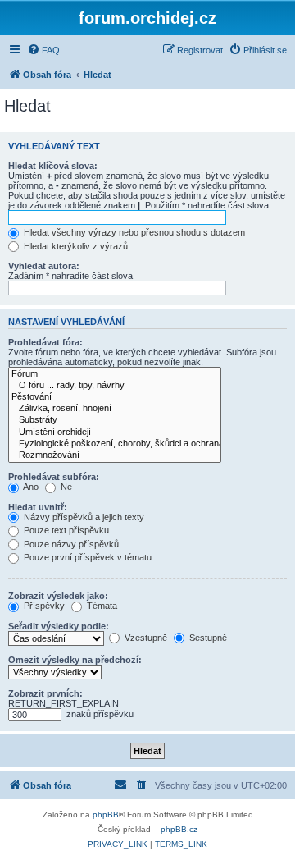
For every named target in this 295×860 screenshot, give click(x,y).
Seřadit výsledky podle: (58, 626)
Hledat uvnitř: (37, 507)
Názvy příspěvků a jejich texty (82, 517)
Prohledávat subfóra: (53, 477)
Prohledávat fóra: (45, 342)
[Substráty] (115, 420)
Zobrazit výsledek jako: (58, 596)
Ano (30, 487)
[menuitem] (43, 50)
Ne (65, 487)
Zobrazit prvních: (45, 693)
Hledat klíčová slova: (53, 166)
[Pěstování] (115, 397)
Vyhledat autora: (43, 266)
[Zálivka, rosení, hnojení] (115, 408)
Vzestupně (144, 638)
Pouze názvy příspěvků (70, 544)
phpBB (106, 814)
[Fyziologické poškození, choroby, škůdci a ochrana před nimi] (115, 444)
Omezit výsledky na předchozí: (75, 660)
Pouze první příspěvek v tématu (86, 557)
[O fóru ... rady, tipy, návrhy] (115, 385)
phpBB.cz (179, 829)
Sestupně (207, 638)
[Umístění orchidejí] (115, 432)
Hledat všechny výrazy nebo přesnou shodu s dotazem (133, 232)
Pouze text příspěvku (65, 530)
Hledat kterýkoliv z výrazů (74, 246)
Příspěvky (43, 606)
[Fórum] (115, 374)
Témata (100, 606)
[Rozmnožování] (115, 455)
